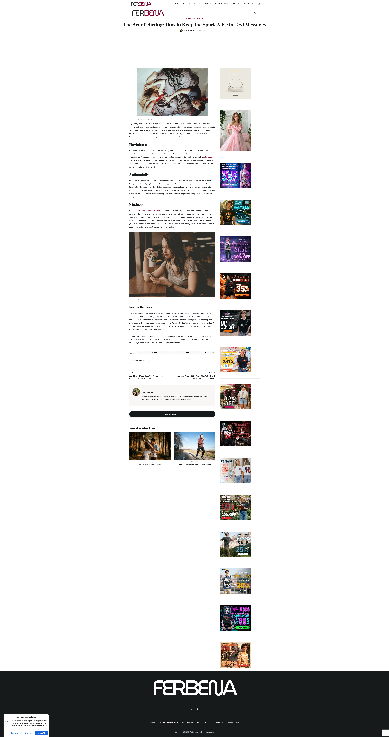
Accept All (41, 733)
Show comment (171, 414)
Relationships (198, 18)
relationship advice (139, 361)
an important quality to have (149, 211)
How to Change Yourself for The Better (194, 465)
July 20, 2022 (194, 462)
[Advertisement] (194, 47)
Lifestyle (188, 18)
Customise (15, 733)
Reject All (28, 733)
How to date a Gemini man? (150, 465)
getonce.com (208, 157)
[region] (26, 725)
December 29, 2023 (150, 462)
